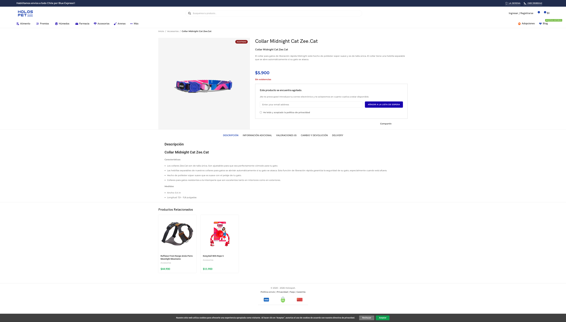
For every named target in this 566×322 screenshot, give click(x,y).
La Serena (514, 3)
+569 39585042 (534, 3)
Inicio (161, 31)
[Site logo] (25, 13)
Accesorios (173, 31)
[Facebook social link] (394, 124)
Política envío (268, 292)
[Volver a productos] (402, 31)
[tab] (230, 135)
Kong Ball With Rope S (213, 256)
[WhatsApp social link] (545, 3)
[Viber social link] (549, 3)
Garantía (301, 292)
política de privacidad (298, 112)
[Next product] (406, 31)
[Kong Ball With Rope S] (220, 234)
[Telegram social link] (406, 124)
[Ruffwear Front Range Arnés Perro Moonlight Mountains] (177, 234)
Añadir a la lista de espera (384, 104)
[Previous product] (399, 31)
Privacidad (282, 292)
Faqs (292, 292)
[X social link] (398, 124)
